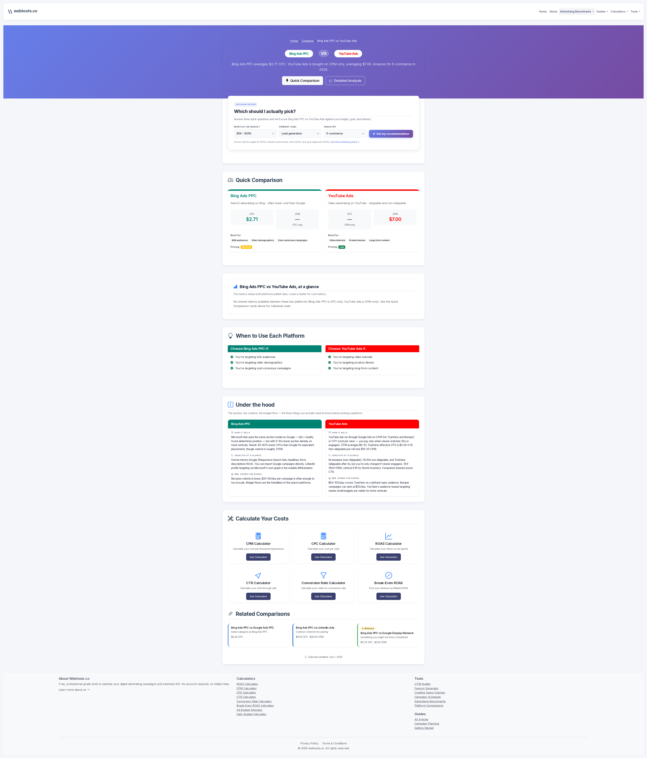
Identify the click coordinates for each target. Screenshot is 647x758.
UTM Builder (422, 684)
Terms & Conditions (334, 743)
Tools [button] (634, 11)
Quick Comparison (304, 81)
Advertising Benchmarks (430, 701)
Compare (308, 41)
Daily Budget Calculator (252, 714)
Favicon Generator (426, 688)
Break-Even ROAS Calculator (255, 705)
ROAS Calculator (247, 684)
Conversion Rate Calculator (254, 701)
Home (543, 11)
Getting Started (424, 728)
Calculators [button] (618, 11)
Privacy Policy (309, 743)
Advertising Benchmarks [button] (576, 11)
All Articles (421, 719)
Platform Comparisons (428, 705)
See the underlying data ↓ (345, 142)
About (553, 11)
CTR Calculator (246, 697)
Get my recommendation (392, 133)
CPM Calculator (247, 688)
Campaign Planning (426, 723)
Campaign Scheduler (427, 697)
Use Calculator (258, 557)
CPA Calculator (246, 692)
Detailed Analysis (347, 81)
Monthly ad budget (247, 126)
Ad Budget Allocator (250, 710)
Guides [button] (601, 11)
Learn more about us (73, 689)
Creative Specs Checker (429, 692)
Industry (330, 126)
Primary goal (288, 126)
